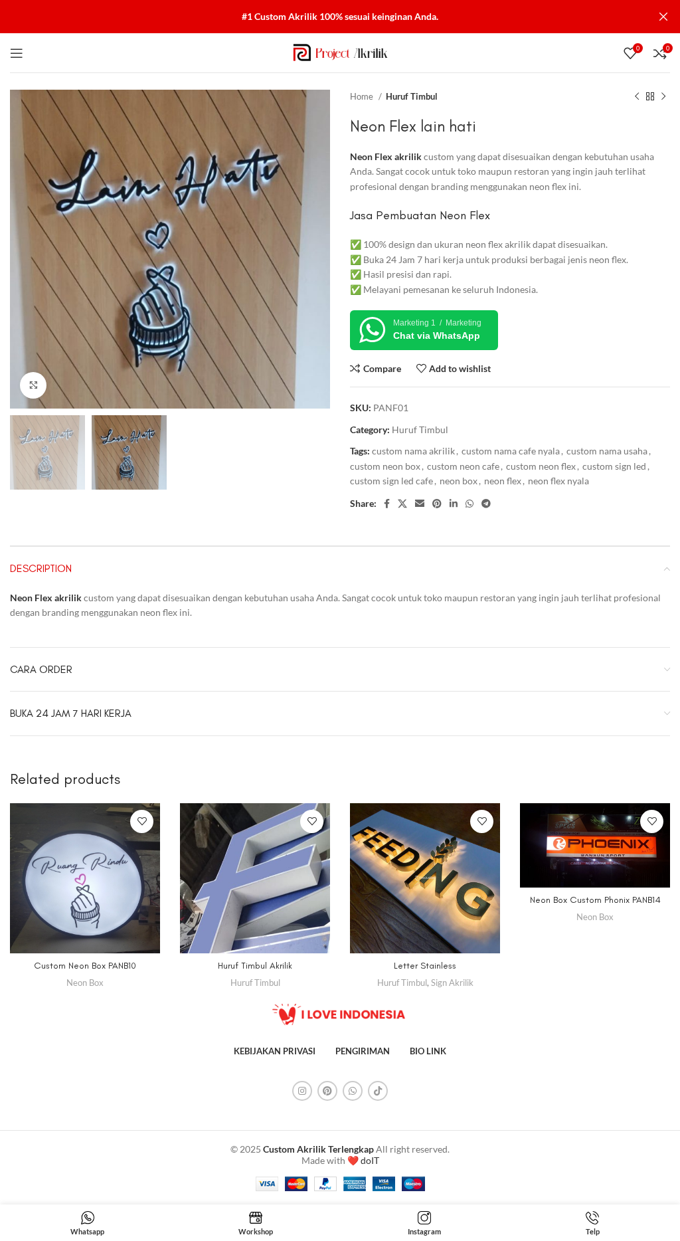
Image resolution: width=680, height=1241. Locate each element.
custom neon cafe (463, 466)
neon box (458, 480)
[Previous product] (636, 97)
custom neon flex (541, 466)
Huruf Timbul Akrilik (255, 965)
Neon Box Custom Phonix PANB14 (595, 900)
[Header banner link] (320, 16)
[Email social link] (419, 503)
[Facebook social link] (387, 503)
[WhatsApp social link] (469, 503)
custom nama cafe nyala (511, 450)
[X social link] (402, 503)
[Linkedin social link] (454, 503)
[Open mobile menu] (16, 53)
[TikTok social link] (378, 1091)
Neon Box (85, 982)
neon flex (502, 480)
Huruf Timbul (412, 96)
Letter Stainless (425, 965)
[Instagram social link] (302, 1091)
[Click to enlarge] (33, 385)
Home (362, 96)
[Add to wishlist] (141, 821)
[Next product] (663, 97)
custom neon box (385, 466)
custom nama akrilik (413, 450)
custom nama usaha (606, 450)
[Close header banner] (663, 16)
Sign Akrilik (452, 982)
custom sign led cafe (391, 480)
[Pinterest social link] (437, 503)
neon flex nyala (558, 480)
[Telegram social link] (486, 503)
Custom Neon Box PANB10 (85, 965)
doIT (370, 1160)
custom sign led (614, 466)
